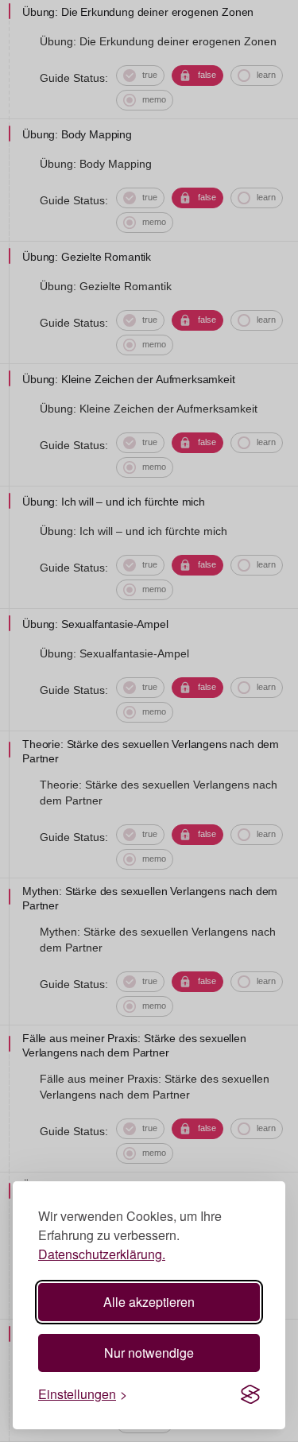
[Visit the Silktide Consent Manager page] (250, 1394)
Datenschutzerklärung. (101, 1254)
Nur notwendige (149, 1352)
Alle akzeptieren (149, 1302)
